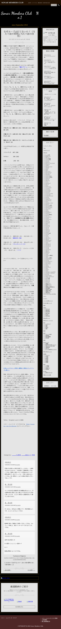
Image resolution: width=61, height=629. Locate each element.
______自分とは (46, 348)
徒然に (44, 307)
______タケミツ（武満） (47, 205)
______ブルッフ (46, 239)
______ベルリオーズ (47, 244)
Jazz (44, 148)
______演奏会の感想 (47, 290)
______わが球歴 (46, 366)
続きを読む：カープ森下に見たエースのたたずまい (50, 77)
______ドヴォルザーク (47, 212)
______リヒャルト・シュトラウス (49, 271)
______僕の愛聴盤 (46, 288)
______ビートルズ (46, 222)
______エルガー (46, 165)
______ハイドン (46, 218)
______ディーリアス (47, 208)
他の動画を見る (19, 606)
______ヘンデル (46, 248)
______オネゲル (46, 167)
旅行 (44, 322)
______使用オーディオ (47, 285)
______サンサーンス (47, 186)
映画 (44, 330)
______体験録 (45, 343)
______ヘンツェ (46, 247)
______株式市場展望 (47, 336)
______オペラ (45, 169)
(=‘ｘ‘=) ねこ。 (47, 145)
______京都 (45, 325)
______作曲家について (47, 284)
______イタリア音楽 (47, 159)
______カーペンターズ (47, 172)
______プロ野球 (16, 455)
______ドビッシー (46, 213)
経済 (44, 333)
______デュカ (45, 209)
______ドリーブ (46, 215)
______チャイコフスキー (47, 206)
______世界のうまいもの (47, 372)
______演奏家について (47, 291)
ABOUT (29, 2)
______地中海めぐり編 (47, 289)
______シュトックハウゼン (48, 193)
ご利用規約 (44, 619)
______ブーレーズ (46, 226)
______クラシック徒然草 (47, 177)
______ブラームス (46, 230)
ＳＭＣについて (46, 150)
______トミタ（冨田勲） (47, 214)
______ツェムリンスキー (47, 207)
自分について (46, 342)
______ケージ (45, 181)
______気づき (45, 314)
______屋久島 (45, 327)
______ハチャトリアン (47, 219)
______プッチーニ (46, 229)
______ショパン (46, 197)
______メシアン (46, 260)
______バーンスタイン (47, 216)
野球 (33, 455)
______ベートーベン (47, 241)
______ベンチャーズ (47, 246)
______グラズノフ (46, 178)
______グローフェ (46, 180)
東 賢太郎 (8, 484)
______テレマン (46, 211)
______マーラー (46, 253)
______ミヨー (45, 256)
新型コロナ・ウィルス (48, 320)
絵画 (44, 340)
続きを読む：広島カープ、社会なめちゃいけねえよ (50, 105)
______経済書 (45, 361)
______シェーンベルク (47, 187)
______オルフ (45, 170)
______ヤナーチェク (47, 263)
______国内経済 (46, 335)
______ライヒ (45, 264)
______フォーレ (46, 228)
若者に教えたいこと (47, 351)
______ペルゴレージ (47, 243)
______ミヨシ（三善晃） (47, 257)
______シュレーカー (47, 194)
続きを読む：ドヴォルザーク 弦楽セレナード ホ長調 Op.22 (50, 67)
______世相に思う (46, 310)
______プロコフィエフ (47, 240)
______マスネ (45, 254)
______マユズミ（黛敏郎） (48, 255)
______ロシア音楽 (46, 278)
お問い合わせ (40, 2)
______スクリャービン (47, 200)
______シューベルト (47, 191)
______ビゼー (45, 223)
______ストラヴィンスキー (48, 202)
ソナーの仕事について (48, 300)
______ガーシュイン (47, 171)
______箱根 (45, 328)
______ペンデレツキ (47, 249)
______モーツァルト (47, 262)
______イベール (46, 160)
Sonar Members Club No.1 (20, 15)
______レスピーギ (46, 277)
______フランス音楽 (47, 233)
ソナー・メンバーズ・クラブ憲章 (49, 618)
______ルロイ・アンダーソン (48, 276)
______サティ (45, 185)
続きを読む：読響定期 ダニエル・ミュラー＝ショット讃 (50, 119)
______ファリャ (46, 227)
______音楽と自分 (46, 292)
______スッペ (45, 201)
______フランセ (46, 234)
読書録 (44, 354)
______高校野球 (46, 369)
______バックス (46, 220)
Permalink (17, 464)
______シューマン (46, 192)
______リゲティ (46, 269)
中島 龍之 (8, 462)
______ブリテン (46, 236)
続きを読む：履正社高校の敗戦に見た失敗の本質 (50, 72)
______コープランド (47, 183)
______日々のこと (46, 312)
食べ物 (44, 371)
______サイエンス (46, 308)
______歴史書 (45, 358)
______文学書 (45, 357)
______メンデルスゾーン (47, 261)
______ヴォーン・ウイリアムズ (49, 163)
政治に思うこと (46, 318)
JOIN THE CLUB (46, 2)
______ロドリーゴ (46, 281)
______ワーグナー (46, 282)
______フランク (46, 232)
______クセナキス (46, 174)
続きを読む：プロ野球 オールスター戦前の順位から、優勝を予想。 (50, 112)
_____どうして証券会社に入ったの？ (50, 349)
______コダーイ (46, 184)
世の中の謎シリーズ (47, 303)
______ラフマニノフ (47, 267)
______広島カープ (26, 455)
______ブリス (45, 235)
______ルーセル (46, 274)
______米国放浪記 (46, 347)
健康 (44, 305)
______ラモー (45, 268)
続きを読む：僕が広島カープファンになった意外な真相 (50, 82)
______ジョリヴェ (46, 198)
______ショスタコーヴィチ (48, 195)
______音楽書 (45, 362)
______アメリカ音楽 (47, 158)
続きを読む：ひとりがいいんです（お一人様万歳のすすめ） (50, 62)
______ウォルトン (46, 164)
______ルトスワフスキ (47, 275)
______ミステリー (46, 355)
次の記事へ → (31, 570)
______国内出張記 (46, 311)
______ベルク (45, 242)
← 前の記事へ (7, 570)
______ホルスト (46, 250)
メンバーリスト (34, 2)
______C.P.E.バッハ (47, 156)
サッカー (45, 298)
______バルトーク (46, 221)
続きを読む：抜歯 (50, 124)
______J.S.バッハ (46, 157)
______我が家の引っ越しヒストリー (49, 344)
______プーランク (46, 225)
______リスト (45, 270)
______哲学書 (45, 356)
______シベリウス (46, 188)
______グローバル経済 (47, 334)
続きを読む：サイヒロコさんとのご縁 (50, 56)
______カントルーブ (47, 173)
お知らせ (45, 152)
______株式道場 (46, 337)
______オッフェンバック (47, 166)
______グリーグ (46, 179)
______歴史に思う (46, 313)
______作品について (47, 283)
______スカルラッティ (47, 199)
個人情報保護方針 (46, 621)
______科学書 (45, 359)
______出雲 (45, 326)
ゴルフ (44, 296)
